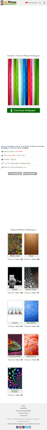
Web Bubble (31, 323)
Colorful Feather (15, 356)
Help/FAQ (23, 408)
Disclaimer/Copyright (23, 411)
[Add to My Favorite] (2, 152)
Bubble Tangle (31, 289)
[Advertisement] (23, 30)
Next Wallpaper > (30, 174)
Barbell (14, 289)
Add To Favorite (9, 151)
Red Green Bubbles (15, 390)
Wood (31, 256)
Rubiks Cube (15, 256)
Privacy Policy (23, 413)
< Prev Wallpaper (15, 174)
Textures (13, 159)
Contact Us (23, 415)
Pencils (15, 323)
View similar (15, 163)
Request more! (25, 163)
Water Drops (31, 356)
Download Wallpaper (25, 110)
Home (23, 406)
